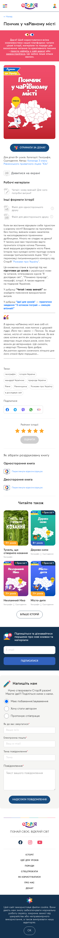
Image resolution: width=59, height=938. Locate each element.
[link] (39, 410)
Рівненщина (20, 387)
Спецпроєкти (29, 872)
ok (29, 930)
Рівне (7, 387)
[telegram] (15, 410)
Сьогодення (48, 554)
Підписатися (29, 661)
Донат (29, 888)
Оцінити (29, 439)
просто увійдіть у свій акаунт (28, 51)
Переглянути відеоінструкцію (27, 472)
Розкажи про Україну (41, 387)
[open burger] (5, 6)
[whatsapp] (31, 410)
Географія (8, 557)
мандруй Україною (14, 380)
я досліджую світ (13, 393)
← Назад (8, 17)
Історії (29, 855)
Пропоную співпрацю (25, 716)
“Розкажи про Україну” (25, 262)
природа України (37, 380)
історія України (27, 374)
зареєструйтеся (15, 54)
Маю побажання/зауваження (29, 701)
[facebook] (7, 410)
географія (10, 374)
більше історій (29, 614)
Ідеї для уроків (29, 860)
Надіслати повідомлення (29, 799)
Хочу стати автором (24, 708)
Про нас (29, 883)
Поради (29, 866)
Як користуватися (29, 877)
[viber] (23, 410)
